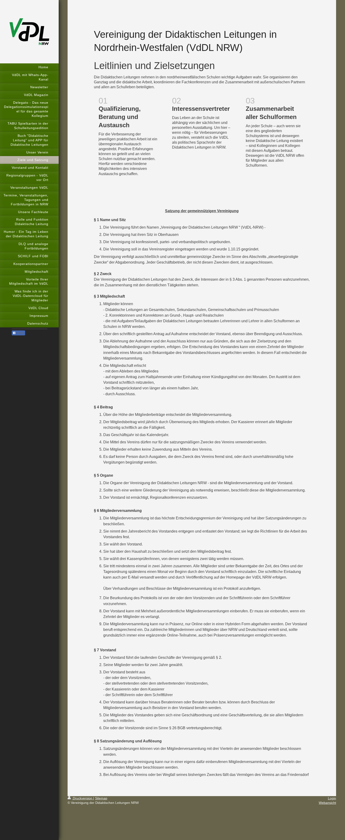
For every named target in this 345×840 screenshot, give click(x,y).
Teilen (20, 333)
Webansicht (327, 803)
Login (332, 798)
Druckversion (82, 798)
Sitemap (101, 798)
